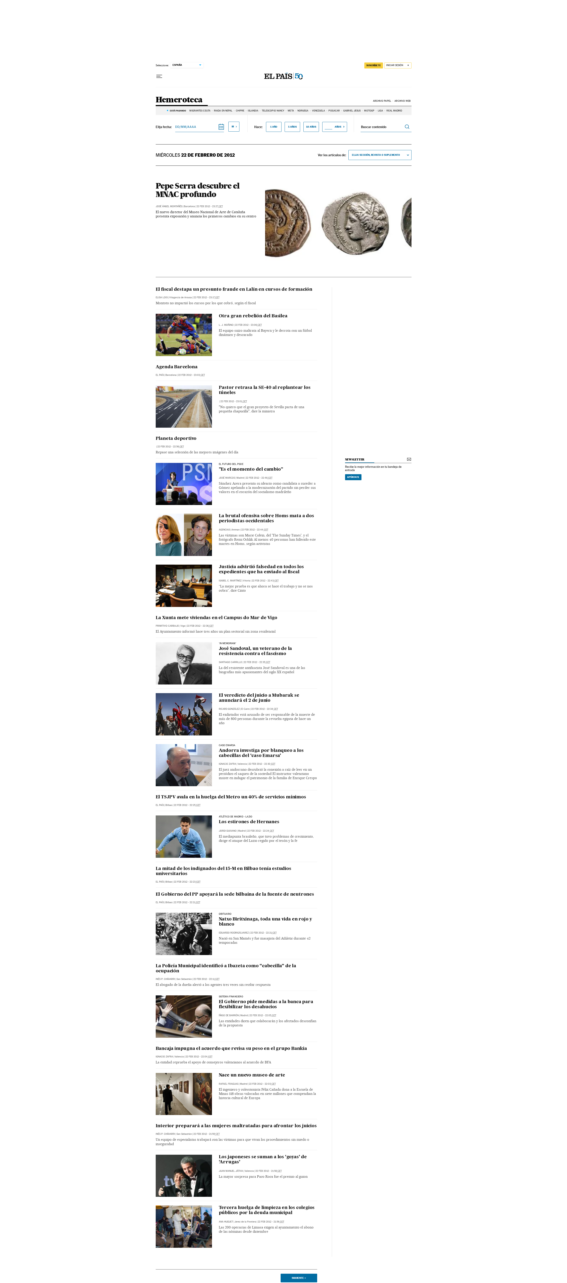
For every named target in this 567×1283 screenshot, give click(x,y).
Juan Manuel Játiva (231, 1171)
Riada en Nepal (223, 110)
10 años (311, 126)
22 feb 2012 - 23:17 (206, 297)
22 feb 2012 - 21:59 (206, 1134)
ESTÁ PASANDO (178, 110)
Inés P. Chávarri (165, 979)
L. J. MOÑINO (226, 325)
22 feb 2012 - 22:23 (187, 881)
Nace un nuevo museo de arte (252, 1075)
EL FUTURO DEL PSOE (231, 464)
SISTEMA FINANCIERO (231, 996)
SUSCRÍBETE (373, 65)
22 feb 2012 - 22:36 (200, 625)
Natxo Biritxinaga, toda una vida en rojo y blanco (265, 922)
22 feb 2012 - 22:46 (259, 477)
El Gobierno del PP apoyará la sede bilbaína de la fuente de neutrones (235, 894)
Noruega (303, 110)
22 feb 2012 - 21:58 (268, 1171)
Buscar (407, 127)
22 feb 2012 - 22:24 (260, 830)
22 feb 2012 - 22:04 (198, 1056)
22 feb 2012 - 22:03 (262, 1083)
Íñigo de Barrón (229, 1015)
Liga (380, 110)
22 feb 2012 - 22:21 (187, 902)
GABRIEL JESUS (352, 110)
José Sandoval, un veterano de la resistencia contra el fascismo (255, 651)
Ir (233, 126)
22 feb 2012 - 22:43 (265, 580)
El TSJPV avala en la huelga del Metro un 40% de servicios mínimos (231, 797)
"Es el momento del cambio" (251, 469)
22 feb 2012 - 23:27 (209, 206)
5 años (292, 126)
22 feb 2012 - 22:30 (262, 763)
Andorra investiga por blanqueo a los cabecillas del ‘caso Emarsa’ (261, 753)
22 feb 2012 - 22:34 (264, 709)
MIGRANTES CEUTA (199, 110)
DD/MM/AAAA (185, 127)
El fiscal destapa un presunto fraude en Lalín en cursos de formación (234, 289)
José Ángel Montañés (169, 206)
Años (338, 126)
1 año (273, 126)
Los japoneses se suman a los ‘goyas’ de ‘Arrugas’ (263, 1159)
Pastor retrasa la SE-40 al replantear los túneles (265, 390)
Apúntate (353, 477)
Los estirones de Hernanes (249, 822)
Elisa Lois (162, 297)
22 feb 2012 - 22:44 (254, 529)
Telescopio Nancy (273, 110)
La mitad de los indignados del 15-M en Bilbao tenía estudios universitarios (223, 871)
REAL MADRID (394, 110)
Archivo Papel (382, 100)
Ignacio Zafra (227, 763)
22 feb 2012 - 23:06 (248, 325)
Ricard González (229, 709)
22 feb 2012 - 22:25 (187, 805)
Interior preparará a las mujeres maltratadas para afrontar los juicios (236, 1126)
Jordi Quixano (228, 830)
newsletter (355, 459)
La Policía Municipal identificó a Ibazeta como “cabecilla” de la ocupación (226, 968)
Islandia (253, 110)
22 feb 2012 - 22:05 (262, 1015)
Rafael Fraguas (228, 1083)
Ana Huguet (226, 1221)
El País (160, 375)
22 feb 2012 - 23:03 (191, 375)
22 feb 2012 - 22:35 (257, 662)
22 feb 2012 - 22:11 (206, 979)
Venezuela (318, 110)
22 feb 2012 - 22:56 (170, 446)
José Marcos (227, 477)
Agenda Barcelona (177, 367)
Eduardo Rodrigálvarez (234, 932)
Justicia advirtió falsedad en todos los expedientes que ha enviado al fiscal (261, 569)
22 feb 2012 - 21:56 (271, 1221)
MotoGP (369, 110)
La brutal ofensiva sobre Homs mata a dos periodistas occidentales (266, 518)
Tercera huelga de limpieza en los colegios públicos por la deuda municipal (267, 1210)
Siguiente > (299, 1277)
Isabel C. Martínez (230, 580)
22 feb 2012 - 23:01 (233, 401)
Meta (291, 110)
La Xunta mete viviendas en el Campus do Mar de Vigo (216, 618)
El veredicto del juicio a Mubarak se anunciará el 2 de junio (259, 698)
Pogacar (334, 110)
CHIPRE (240, 110)
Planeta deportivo (176, 439)
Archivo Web (402, 100)
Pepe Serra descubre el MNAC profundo (197, 190)
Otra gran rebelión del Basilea (253, 316)
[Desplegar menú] (159, 76)
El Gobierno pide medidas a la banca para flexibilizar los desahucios (266, 1004)
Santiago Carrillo (230, 662)
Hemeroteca (179, 100)
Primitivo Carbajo (167, 625)
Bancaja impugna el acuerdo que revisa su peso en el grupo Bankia (231, 1049)
